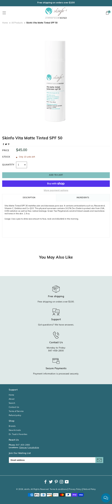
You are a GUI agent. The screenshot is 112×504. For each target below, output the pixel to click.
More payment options (56, 190)
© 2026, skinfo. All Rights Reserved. (32, 489)
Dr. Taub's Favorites (18, 434)
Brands (12, 426)
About (12, 399)
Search (12, 403)
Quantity (8, 165)
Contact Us (14, 407)
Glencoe (23, 448)
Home (5, 23)
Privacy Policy (75, 489)
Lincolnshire (33, 448)
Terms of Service (16, 411)
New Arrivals (15, 430)
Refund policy (15, 415)
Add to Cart (56, 175)
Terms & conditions (58, 489)
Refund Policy (89, 489)
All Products (17, 23)
